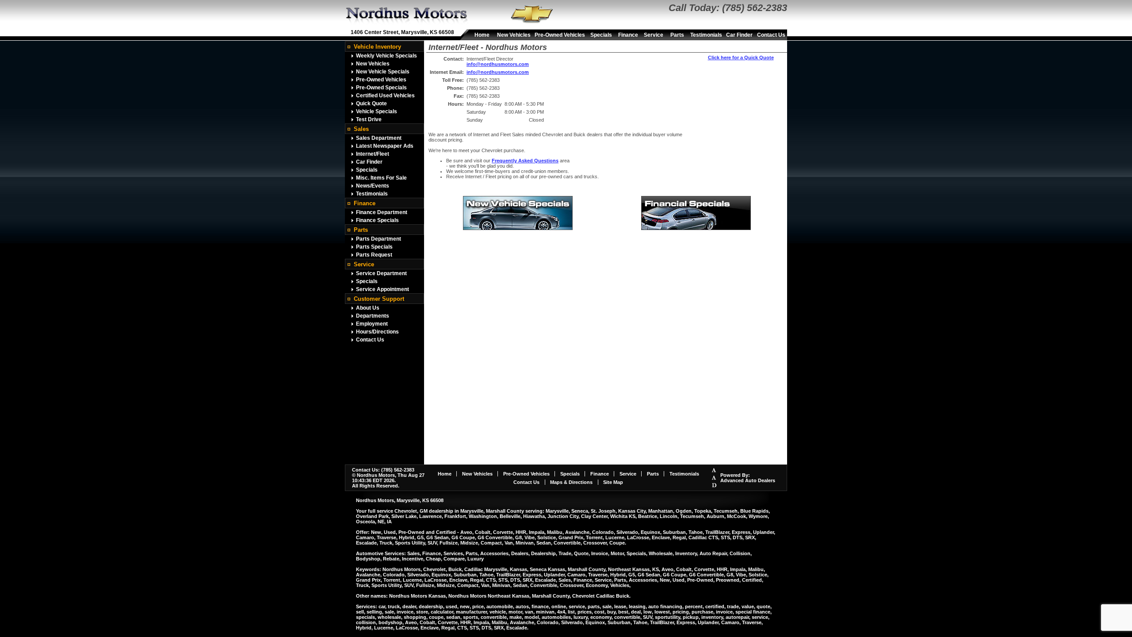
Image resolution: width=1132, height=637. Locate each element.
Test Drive (369, 119)
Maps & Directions (571, 482)
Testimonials (706, 35)
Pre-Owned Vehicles (560, 35)
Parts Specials (374, 247)
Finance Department (381, 212)
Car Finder (739, 35)
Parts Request (374, 255)
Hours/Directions (377, 332)
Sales (361, 129)
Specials (601, 35)
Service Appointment (382, 289)
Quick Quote (371, 103)
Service (653, 35)
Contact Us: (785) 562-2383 (383, 469)
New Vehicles (514, 35)
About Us (367, 308)
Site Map (613, 482)
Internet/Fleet (372, 154)
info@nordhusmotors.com (498, 64)
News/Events (372, 186)
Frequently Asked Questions (525, 160)
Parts (677, 35)
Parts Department (378, 239)
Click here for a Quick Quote (741, 57)
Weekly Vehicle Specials (386, 56)
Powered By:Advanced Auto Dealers (747, 477)
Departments (372, 316)
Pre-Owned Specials (381, 87)
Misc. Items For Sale (381, 178)
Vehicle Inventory (377, 46)
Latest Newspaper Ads (384, 146)
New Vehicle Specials (382, 72)
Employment (372, 324)
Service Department (381, 273)
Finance (628, 35)
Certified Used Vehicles (385, 95)
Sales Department (379, 138)
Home (482, 35)
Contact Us (771, 35)
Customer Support (379, 298)
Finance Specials (377, 220)
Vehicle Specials (376, 111)
